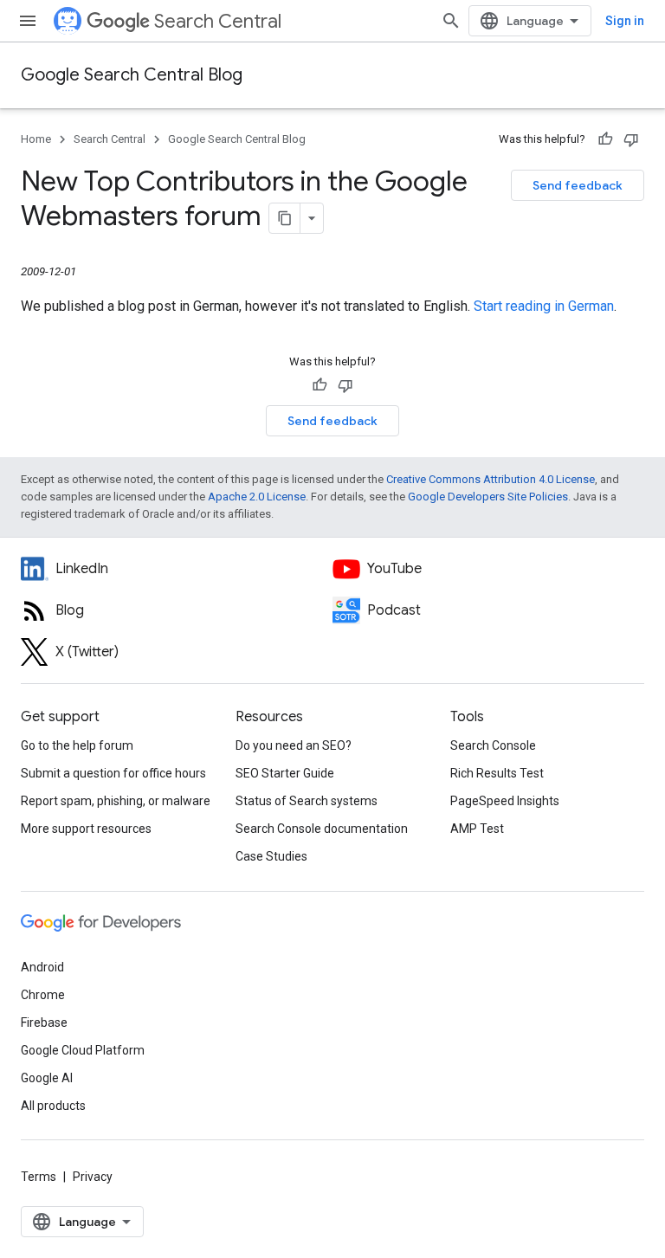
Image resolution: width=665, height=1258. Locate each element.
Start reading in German (544, 306)
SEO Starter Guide (285, 773)
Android (42, 967)
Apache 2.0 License (257, 496)
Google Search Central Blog (131, 75)
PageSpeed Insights (504, 801)
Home (36, 138)
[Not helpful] (631, 139)
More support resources (86, 828)
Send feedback (578, 185)
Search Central (217, 21)
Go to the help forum (77, 745)
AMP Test (477, 828)
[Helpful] (605, 139)
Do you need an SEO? (294, 745)
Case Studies (271, 856)
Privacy (93, 1177)
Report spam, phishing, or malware (115, 801)
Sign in (624, 21)
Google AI (47, 1078)
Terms (38, 1177)
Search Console (493, 745)
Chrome (43, 995)
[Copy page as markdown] (284, 218)
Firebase (44, 1022)
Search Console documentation (322, 828)
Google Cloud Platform (83, 1050)
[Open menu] (27, 21)
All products (53, 1106)
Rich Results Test (497, 773)
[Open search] (451, 20)
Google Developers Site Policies (488, 496)
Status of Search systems (307, 801)
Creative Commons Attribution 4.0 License (490, 479)
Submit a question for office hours (113, 773)
